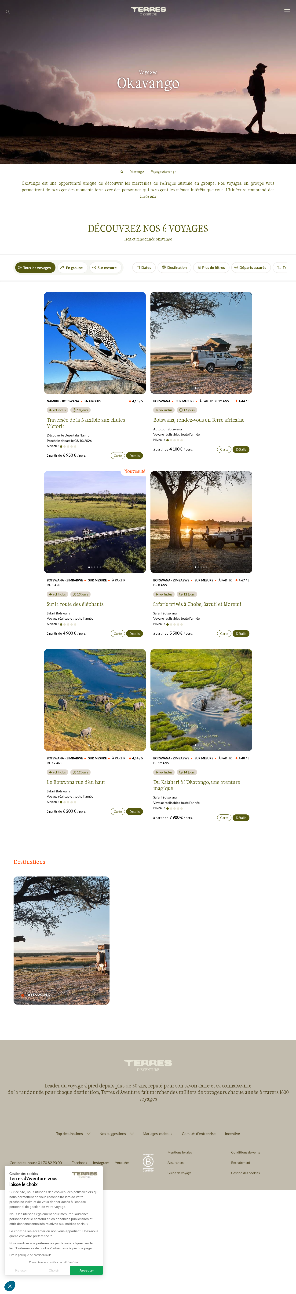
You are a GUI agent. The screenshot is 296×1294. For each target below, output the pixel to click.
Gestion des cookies (245, 1173)
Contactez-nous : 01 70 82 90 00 (36, 1162)
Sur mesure (107, 267)
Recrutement (240, 1163)
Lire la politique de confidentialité (30, 1255)
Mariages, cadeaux (157, 1133)
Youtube (122, 1162)
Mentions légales (180, 1152)
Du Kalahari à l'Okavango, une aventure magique (196, 785)
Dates (146, 267)
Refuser (21, 1270)
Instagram (101, 1162)
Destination (177, 267)
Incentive (232, 1133)
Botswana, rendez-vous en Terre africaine (199, 420)
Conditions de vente (245, 1152)
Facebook (79, 1162)
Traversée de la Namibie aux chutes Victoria (86, 423)
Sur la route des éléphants (75, 604)
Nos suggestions (112, 1133)
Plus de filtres (213, 267)
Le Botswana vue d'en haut (76, 782)
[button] (9, 1286)
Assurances (176, 1163)
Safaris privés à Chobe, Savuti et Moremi (197, 604)
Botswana (38, 994)
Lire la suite (148, 196)
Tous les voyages (37, 267)
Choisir (54, 1270)
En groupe (74, 267)
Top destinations (69, 1133)
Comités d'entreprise (199, 1133)
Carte (118, 456)
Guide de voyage (179, 1173)
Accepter (87, 1270)
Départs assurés (252, 267)
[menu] (287, 12)
